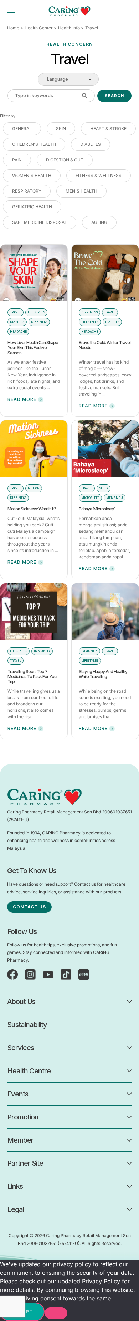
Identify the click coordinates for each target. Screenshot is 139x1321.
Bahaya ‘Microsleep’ (97, 508)
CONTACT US (29, 906)
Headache (18, 331)
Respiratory (26, 191)
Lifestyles (36, 312)
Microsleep (90, 498)
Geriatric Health (32, 206)
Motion (34, 488)
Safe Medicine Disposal (39, 222)
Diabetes (90, 144)
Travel (15, 312)
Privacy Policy (101, 1281)
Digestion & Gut (64, 159)
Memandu (114, 498)
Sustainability (27, 1024)
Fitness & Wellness (99, 175)
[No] (56, 1313)
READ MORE (21, 399)
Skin (61, 128)
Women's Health (31, 175)
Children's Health (34, 144)
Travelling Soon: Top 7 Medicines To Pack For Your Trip (32, 676)
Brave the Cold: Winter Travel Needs (104, 345)
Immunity (42, 651)
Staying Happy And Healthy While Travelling (103, 674)
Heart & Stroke (108, 128)
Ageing (99, 222)
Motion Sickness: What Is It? (31, 508)
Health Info (69, 28)
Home (13, 28)
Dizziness (39, 322)
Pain (17, 159)
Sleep (103, 488)
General (22, 128)
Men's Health (81, 191)
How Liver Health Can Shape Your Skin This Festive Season (32, 347)
